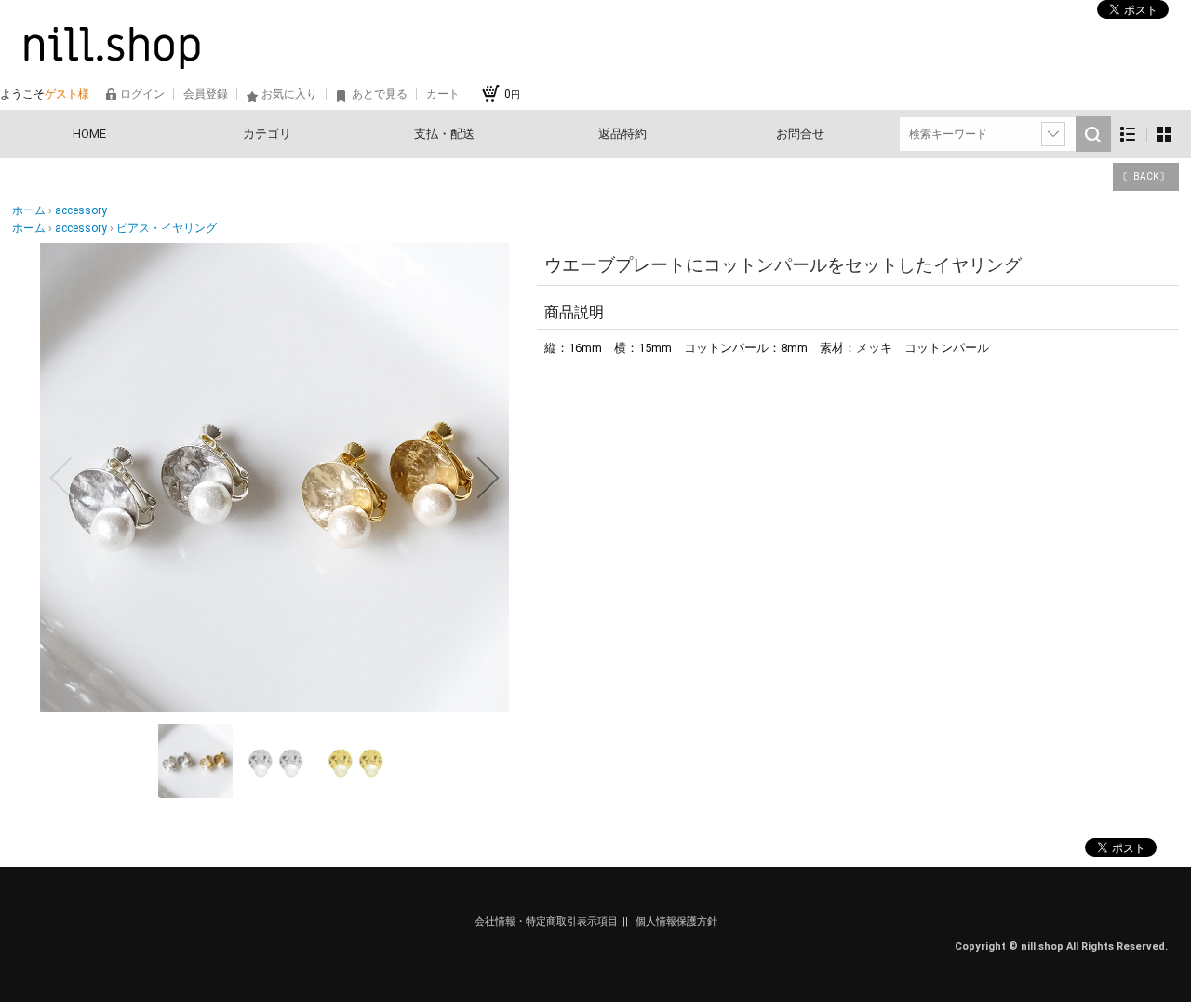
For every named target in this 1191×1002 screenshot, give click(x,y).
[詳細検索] (1053, 134)
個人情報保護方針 (676, 921)
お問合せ (800, 134)
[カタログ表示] (1164, 134)
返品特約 (622, 134)
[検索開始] (1093, 134)
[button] (60, 477)
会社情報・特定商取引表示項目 (546, 921)
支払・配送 (444, 134)
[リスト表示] (1128, 134)
